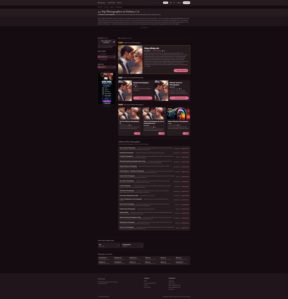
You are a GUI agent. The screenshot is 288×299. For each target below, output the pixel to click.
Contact (146, 285)
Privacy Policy (147, 287)
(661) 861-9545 (148, 127)
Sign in (179, 2)
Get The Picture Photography (129, 121)
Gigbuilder (171, 281)
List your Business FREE (150, 283)
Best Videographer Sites (174, 287)
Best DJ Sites (172, 283)
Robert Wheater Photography (178, 121)
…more (148, 66)
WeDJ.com (100, 7)
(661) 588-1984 (157, 50)
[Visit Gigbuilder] (107, 88)
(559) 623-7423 (173, 125)
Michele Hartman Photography (176, 84)
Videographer (104, 59)
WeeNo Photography (141, 83)
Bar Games (171, 289)
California (106, 7)
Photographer (104, 56)
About (145, 281)
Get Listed (186, 2)
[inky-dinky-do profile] (130, 60)
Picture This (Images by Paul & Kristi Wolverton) (154, 122)
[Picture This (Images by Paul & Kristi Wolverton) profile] (154, 113)
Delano (112, 7)
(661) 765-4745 (124, 125)
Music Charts (111, 2)
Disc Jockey (103, 53)
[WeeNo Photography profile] (125, 90)
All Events (103, 67)
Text (163, 50)
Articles (119, 2)
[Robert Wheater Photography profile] (178, 113)
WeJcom (101, 3)
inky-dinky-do (151, 48)
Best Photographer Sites (174, 285)
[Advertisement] (144, 31)
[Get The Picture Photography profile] (130, 113)
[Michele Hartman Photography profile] (161, 90)
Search (165, 2)
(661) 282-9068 (174, 88)
